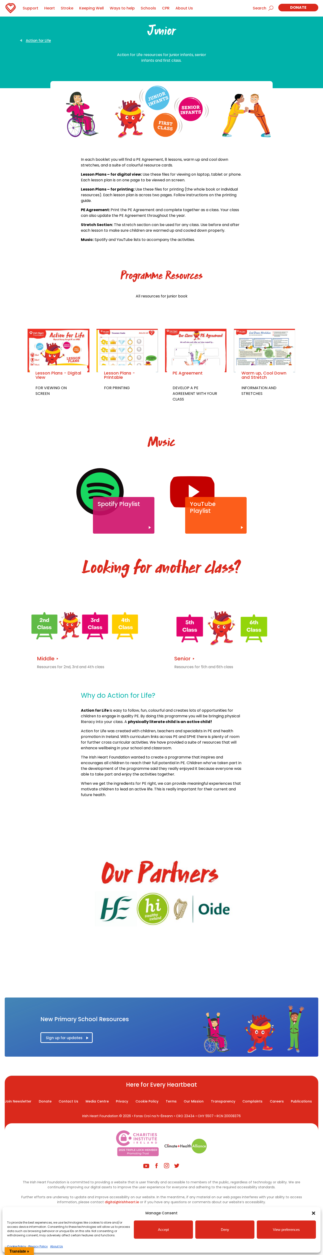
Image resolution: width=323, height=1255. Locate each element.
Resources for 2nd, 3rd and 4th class (70, 667)
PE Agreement (188, 373)
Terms (171, 1101)
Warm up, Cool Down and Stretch (263, 375)
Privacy (122, 1101)
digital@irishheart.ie (122, 1202)
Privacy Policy (38, 1246)
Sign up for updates (64, 1037)
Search (259, 8)
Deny (225, 1230)
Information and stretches (258, 390)
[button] (313, 1213)
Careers (277, 1101)
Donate (298, 7)
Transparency (223, 1101)
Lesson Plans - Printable (119, 375)
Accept (163, 1230)
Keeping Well (91, 8)
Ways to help (122, 8)
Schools (148, 8)
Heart (49, 8)
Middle (45, 659)
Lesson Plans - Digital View (58, 375)
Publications (301, 1101)
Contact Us (68, 1101)
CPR (166, 8)
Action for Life (38, 40)
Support (30, 8)
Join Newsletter (18, 1101)
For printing (117, 388)
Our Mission (194, 1101)
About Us (56, 1246)
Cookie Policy (16, 1246)
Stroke (67, 8)
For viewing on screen (51, 390)
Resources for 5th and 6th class (203, 667)
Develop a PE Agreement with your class (195, 393)
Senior (182, 659)
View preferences (286, 1230)
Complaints (252, 1101)
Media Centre (97, 1101)
